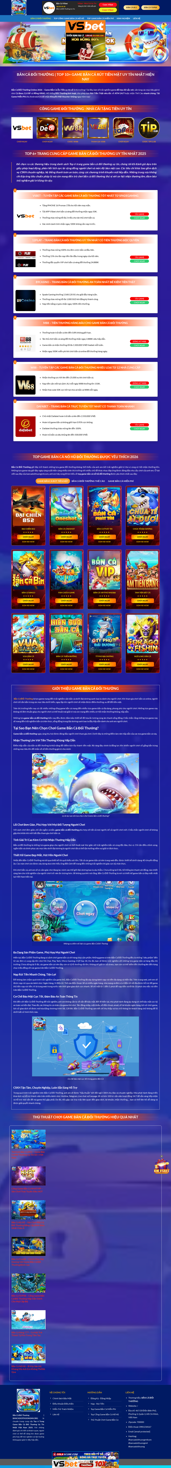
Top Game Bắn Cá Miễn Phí (100, 18)
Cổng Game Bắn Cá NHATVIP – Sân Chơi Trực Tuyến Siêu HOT (27, 1190)
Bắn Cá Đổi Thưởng (23, 698)
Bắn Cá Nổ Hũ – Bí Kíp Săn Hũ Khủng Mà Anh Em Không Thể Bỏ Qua (28, 1369)
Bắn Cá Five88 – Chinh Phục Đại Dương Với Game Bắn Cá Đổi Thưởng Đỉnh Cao (27, 1262)
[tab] (53, 481)
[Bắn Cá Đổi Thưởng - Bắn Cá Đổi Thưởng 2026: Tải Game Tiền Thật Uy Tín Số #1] (24, 7)
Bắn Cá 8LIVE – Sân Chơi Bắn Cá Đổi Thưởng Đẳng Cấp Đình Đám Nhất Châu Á (27, 1225)
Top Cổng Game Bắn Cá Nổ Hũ (69, 18)
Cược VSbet (108, 5)
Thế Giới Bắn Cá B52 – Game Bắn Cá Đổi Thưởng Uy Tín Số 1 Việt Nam (28, 1155)
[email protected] (142, 1431)
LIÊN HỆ (136, 18)
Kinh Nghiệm (123, 18)
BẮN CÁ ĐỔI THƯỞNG (41, 18)
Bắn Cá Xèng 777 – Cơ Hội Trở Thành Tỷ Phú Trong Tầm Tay (26, 1334)
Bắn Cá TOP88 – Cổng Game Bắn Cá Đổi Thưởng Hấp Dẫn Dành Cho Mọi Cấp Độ (27, 1298)
